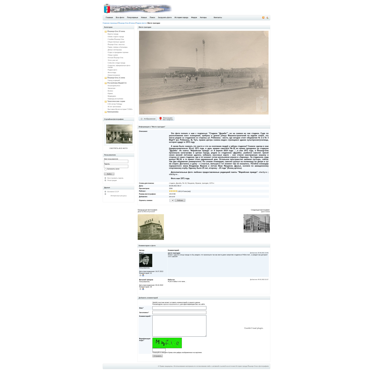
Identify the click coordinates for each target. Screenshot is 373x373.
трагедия (205, 183)
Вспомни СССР (113, 191)
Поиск (152, 17)
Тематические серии (116, 101)
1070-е (211, 183)
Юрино (110, 93)
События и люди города (116, 63)
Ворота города (113, 34)
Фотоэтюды (112, 72)
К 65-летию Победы (115, 104)
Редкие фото (141, 23)
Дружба (178, 183)
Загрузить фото (165, 17)
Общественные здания (116, 42)
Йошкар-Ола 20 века (126, 23)
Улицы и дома (113, 55)
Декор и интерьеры (115, 50)
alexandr (172, 196)
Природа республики (115, 99)
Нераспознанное (114, 75)
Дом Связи (265, 211)
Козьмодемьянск (114, 85)
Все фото (120, 17)
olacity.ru (263, 172)
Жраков (198, 183)
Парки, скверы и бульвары (117, 47)
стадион (172, 183)
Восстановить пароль (115, 178)
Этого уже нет (113, 60)
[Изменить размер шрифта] (267, 18)
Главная (109, 17)
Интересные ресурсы (119, 196)
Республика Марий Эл (117, 83)
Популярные (132, 17)
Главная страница (110, 23)
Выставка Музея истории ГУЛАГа (120, 109)
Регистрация (112, 180)
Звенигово (111, 88)
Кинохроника (112, 112)
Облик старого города (116, 36)
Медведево (112, 96)
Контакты (218, 17)
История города (181, 17)
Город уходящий (114, 80)
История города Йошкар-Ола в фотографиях (252, 366)
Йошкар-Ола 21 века (116, 78)
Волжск (110, 91)
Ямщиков (190, 183)
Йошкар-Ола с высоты (116, 44)
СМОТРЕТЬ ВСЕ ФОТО (118, 148)
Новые (144, 17)
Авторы (203, 17)
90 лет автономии (114, 106)
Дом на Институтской (146, 211)
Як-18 (184, 183)
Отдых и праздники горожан (118, 52)
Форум (194, 17)
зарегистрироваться (171, 304)
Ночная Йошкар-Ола (115, 57)
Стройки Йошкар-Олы (116, 39)
